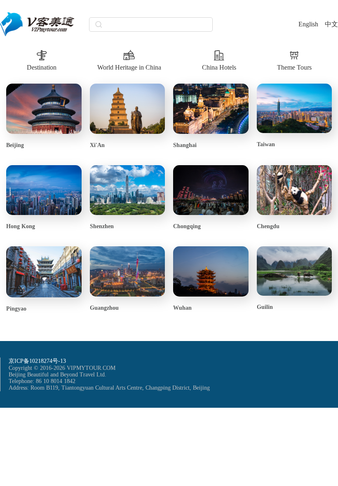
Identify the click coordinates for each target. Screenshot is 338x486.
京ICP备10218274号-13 (37, 361)
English (308, 24)
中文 (331, 24)
